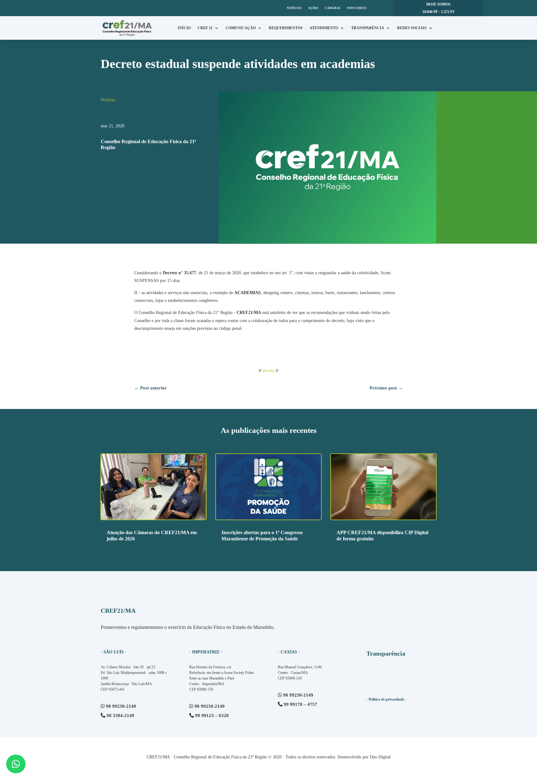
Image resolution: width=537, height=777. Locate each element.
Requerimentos (286, 28)
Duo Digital (380, 757)
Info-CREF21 (357, 8)
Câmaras (332, 8)
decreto (268, 370)
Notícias (294, 8)
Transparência (367, 28)
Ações (313, 8)
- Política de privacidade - (386, 699)
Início (184, 28)
